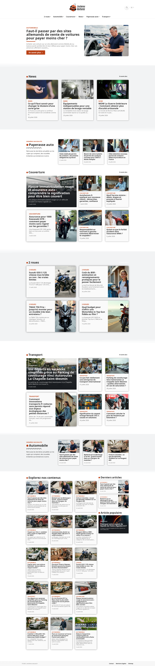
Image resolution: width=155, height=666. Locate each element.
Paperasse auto (41, 144)
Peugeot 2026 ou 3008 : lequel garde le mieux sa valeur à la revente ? (84, 533)
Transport (36, 355)
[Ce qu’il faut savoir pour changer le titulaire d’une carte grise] (42, 89)
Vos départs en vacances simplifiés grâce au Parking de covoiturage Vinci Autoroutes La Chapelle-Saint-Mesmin (51, 374)
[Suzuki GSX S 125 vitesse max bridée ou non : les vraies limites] (65, 281)
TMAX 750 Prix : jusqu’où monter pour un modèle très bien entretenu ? (40, 311)
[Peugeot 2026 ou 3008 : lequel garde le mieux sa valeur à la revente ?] (86, 521)
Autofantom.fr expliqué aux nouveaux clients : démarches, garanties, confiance (90, 198)
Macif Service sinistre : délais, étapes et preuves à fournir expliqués (116, 198)
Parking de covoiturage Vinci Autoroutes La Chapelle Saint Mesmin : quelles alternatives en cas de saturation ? (116, 382)
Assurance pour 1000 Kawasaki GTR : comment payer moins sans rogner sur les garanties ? (40, 221)
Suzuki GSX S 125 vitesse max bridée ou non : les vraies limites (39, 276)
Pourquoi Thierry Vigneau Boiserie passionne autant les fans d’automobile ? (61, 566)
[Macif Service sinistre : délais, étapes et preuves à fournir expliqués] (117, 183)
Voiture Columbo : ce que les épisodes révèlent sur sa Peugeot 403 (117, 457)
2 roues (34, 262)
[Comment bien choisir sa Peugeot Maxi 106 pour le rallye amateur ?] (61, 521)
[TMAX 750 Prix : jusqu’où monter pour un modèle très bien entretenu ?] (65, 316)
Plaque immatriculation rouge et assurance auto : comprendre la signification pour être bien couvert (51, 191)
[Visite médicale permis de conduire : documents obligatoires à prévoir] (68, 145)
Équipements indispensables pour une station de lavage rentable (77, 106)
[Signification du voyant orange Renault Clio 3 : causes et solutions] (90, 402)
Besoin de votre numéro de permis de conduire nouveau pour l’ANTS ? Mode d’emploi (93, 156)
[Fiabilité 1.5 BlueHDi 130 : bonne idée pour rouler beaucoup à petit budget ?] (37, 623)
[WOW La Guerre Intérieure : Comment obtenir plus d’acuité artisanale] (113, 89)
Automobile (91, 54)
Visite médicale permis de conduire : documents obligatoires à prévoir (68, 156)
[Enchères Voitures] (77, 7)
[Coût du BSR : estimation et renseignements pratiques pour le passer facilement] (118, 281)
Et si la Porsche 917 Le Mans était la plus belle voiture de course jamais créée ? (60, 600)
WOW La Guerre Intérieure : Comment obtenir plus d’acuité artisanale (112, 106)
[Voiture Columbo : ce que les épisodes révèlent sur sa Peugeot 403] (118, 446)
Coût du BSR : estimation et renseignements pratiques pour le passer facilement (91, 277)
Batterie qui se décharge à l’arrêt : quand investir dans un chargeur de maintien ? (93, 457)
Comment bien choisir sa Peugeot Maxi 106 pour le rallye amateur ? (61, 533)
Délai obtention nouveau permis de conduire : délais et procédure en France (118, 156)
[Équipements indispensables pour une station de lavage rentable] (77, 89)
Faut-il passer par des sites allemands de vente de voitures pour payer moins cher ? (52, 34)
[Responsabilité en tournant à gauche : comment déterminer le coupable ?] (90, 218)
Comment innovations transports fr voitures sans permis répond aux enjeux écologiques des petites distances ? (40, 406)
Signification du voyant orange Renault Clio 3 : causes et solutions (90, 415)
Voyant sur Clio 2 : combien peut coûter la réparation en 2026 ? (37, 533)
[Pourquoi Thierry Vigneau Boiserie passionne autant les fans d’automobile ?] (61, 554)
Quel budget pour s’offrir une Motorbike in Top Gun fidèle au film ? (93, 311)
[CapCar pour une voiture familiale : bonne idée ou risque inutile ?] (37, 554)
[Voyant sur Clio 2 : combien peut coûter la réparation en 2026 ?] (37, 521)
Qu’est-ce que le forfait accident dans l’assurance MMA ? (116, 231)
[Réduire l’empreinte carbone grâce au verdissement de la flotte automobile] (86, 623)
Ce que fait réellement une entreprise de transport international (90, 380)
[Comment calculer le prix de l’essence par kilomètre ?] (117, 402)
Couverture (37, 172)
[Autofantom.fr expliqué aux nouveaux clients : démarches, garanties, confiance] (90, 183)
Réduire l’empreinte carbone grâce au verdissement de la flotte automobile (85, 636)
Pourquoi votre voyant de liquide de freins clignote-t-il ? (113, 525)
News (32, 76)
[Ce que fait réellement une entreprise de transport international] (90, 366)
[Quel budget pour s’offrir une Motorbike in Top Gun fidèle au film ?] (118, 316)
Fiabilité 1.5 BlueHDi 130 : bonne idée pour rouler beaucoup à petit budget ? (36, 635)
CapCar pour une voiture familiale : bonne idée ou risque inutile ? (36, 566)
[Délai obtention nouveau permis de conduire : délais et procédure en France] (118, 145)
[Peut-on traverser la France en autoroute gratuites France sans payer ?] (61, 623)
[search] (127, 7)
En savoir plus (123, 76)
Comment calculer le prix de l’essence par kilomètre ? (115, 415)
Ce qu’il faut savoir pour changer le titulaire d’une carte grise (41, 106)
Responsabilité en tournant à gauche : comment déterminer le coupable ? (89, 232)
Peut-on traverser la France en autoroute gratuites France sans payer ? (61, 635)
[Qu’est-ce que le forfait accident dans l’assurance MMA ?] (117, 218)
